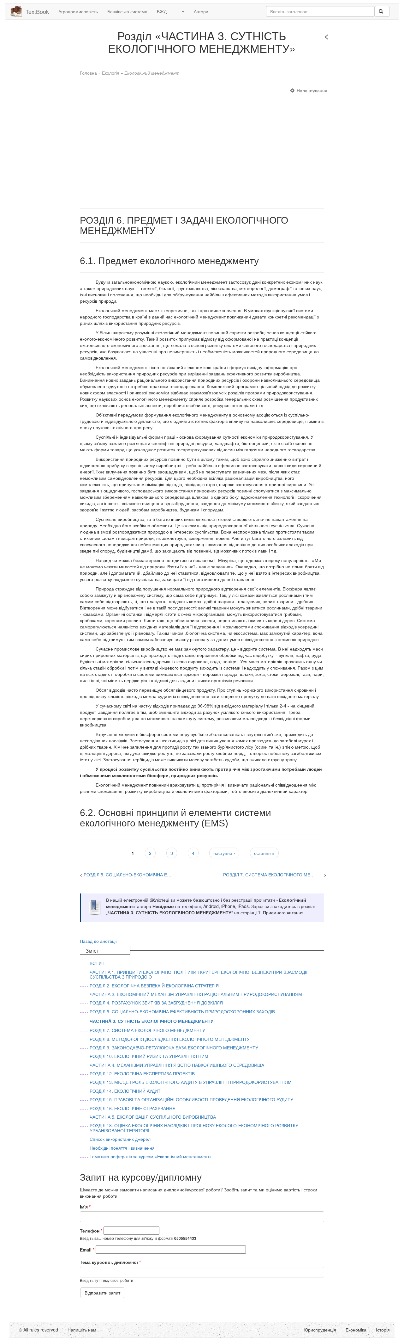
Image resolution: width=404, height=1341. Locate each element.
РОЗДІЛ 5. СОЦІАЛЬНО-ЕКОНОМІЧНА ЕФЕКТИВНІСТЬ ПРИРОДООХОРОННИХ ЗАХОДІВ (176, 874)
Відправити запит (102, 1292)
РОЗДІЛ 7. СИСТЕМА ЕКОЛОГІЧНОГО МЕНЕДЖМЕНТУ (281, 874)
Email (87, 1249)
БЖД (162, 11)
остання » (264, 853)
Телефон (91, 1230)
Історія (383, 1329)
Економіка (356, 1329)
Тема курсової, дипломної (110, 1262)
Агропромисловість (78, 11)
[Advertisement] (202, 145)
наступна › (224, 853)
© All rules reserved (38, 1329)
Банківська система (127, 11)
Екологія (110, 73)
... (178, 11)
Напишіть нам (82, 1329)
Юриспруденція (320, 1329)
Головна (88, 73)
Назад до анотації (98, 941)
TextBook (37, 11)
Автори (201, 11)
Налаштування (312, 90)
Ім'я (85, 1206)
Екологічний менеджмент (152, 73)
